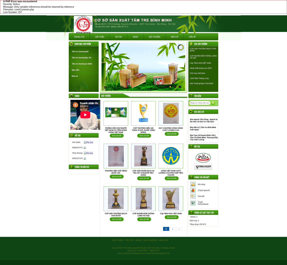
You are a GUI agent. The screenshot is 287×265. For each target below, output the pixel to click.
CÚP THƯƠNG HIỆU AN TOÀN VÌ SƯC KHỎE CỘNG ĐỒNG (143, 130)
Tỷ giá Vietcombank (203, 203)
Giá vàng (201, 184)
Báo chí (174, 36)
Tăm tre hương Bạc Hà (81, 58)
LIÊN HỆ (192, 36)
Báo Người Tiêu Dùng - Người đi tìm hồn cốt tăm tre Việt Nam (203, 120)
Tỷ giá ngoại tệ (204, 190)
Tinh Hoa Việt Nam (197, 73)
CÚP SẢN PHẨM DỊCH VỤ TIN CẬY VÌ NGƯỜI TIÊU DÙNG (143, 173)
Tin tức (118, 36)
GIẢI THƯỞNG (154, 36)
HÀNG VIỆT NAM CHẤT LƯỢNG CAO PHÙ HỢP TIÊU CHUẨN (171, 173)
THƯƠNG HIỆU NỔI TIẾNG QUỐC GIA (116, 172)
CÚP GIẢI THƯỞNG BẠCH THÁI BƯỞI (116, 215)
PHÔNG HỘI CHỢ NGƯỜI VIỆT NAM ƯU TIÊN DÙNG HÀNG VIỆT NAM (116, 130)
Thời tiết (201, 196)
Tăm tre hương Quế (80, 52)
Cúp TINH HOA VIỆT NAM (171, 214)
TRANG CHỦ (79, 36)
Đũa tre (75, 76)
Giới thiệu (99, 36)
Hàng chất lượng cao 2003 (201, 68)
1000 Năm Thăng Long (199, 78)
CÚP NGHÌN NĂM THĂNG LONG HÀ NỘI (143, 215)
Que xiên (75, 70)
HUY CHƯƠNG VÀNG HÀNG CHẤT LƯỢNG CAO (171, 129)
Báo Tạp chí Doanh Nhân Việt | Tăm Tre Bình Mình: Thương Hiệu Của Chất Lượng (204, 137)
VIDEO (135, 36)
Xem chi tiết (116, 136)
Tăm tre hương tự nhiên (82, 64)
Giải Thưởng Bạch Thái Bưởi (201, 83)
